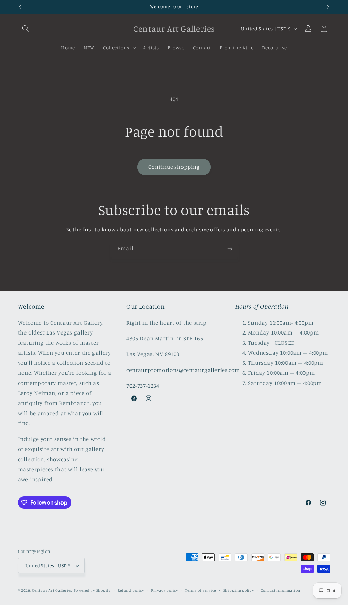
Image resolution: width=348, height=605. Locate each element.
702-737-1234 (142, 385)
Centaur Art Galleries (52, 590)
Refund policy (131, 590)
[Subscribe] (230, 249)
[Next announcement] (327, 7)
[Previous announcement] (20, 7)
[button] (26, 28)
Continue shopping (174, 167)
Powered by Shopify (92, 590)
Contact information (280, 590)
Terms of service (200, 590)
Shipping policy (238, 590)
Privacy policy (164, 590)
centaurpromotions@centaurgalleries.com (183, 370)
